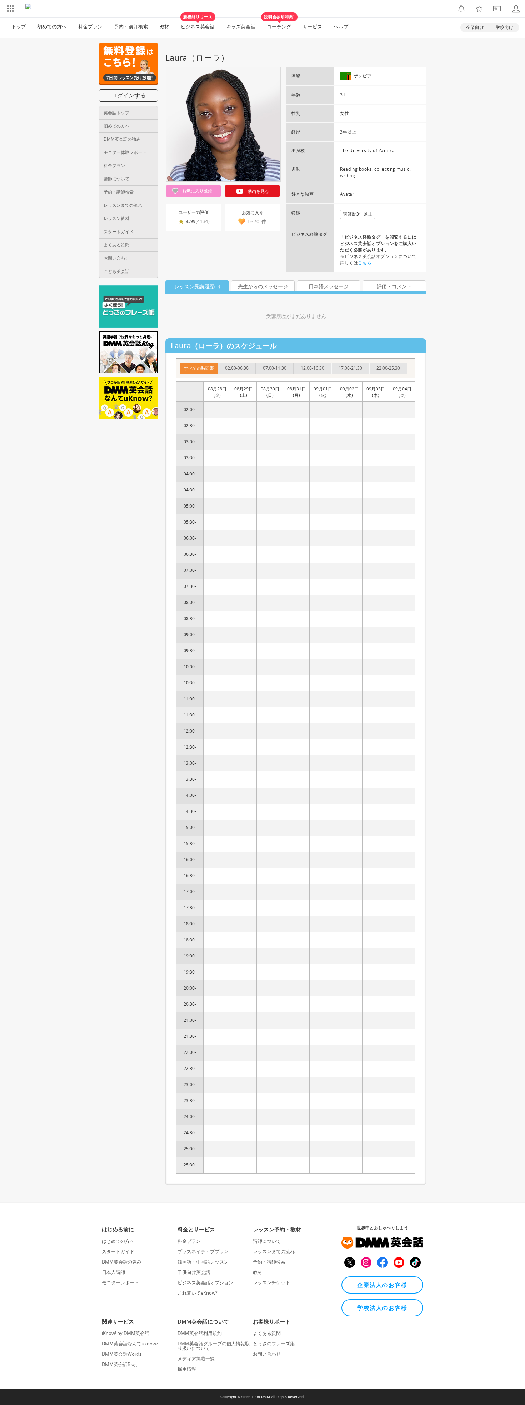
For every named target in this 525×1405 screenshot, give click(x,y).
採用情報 (187, 1369)
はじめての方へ (118, 1241)
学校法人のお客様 (382, 1308)
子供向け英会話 (194, 1272)
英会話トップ (116, 113)
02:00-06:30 (237, 368)
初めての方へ (116, 126)
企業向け (475, 27)
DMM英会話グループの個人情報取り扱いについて (214, 1345)
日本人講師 (113, 1272)
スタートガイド (119, 232)
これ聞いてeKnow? (198, 1293)
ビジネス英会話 (198, 24)
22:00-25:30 (388, 368)
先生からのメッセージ (263, 286)
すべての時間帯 (199, 368)
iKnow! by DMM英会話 (125, 1333)
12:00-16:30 (312, 368)
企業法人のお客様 (382, 1285)
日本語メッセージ (329, 286)
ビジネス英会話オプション (205, 1282)
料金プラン (90, 26)
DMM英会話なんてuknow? (130, 1343)
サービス (312, 26)
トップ (18, 26)
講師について (116, 179)
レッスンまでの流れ (123, 205)
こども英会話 (116, 271)
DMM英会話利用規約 (200, 1333)
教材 (164, 26)
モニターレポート (120, 1282)
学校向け (505, 27)
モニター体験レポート (125, 152)
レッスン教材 (116, 218)
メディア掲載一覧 (196, 1358)
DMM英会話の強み (122, 139)
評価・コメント (394, 286)
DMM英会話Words (121, 1354)
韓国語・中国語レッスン (203, 1262)
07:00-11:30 (274, 368)
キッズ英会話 (241, 26)
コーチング (279, 24)
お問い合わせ (116, 258)
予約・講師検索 (131, 26)
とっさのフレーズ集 (274, 1343)
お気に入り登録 (196, 191)
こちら (364, 263)
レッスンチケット (271, 1282)
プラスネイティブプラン (203, 1251)
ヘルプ (341, 26)
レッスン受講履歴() (197, 286)
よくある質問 (116, 245)
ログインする (128, 95)
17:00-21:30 (350, 368)
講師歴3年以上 (357, 214)
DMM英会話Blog (119, 1364)
